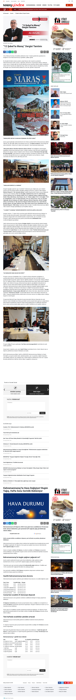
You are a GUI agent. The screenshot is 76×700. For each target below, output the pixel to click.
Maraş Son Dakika (62, 691)
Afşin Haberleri (21, 687)
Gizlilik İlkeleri (38, 682)
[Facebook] (4, 52)
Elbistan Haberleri (35, 687)
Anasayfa (7, 13)
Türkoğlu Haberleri (63, 689)
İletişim (33, 682)
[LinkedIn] (10, 52)
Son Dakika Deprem (49, 691)
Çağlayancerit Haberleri (64, 687)
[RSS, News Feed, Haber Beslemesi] (71, 683)
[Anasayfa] (4, 1)
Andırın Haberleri (21, 689)
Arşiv (19, 1)
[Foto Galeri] (72, 1)
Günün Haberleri (13, 1)
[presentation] (7, 9)
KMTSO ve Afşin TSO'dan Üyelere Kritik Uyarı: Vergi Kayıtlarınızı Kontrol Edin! (34, 9)
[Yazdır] (15, 52)
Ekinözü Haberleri (8, 689)
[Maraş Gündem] (13, 5)
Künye (29, 682)
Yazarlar (11, 13)
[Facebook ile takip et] (59, 683)
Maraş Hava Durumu (8, 693)
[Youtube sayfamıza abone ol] (65, 683)
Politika (50, 5)
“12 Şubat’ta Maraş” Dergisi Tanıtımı (22, 13)
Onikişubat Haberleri (49, 689)
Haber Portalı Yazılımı (9, 698)
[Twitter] (7, 52)
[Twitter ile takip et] (62, 683)
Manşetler (7, 1)
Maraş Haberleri (7, 687)
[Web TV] (69, 1)
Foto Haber (56, 5)
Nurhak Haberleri (21, 691)
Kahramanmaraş (30, 5)
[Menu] (67, 5)
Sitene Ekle (23, 1)
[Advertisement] (26, 370)
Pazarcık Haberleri (8, 691)
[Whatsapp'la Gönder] (12, 52)
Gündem (44, 5)
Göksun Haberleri (48, 687)
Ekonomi (39, 5)
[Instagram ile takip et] (68, 683)
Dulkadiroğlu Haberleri (36, 689)
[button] (41, 52)
